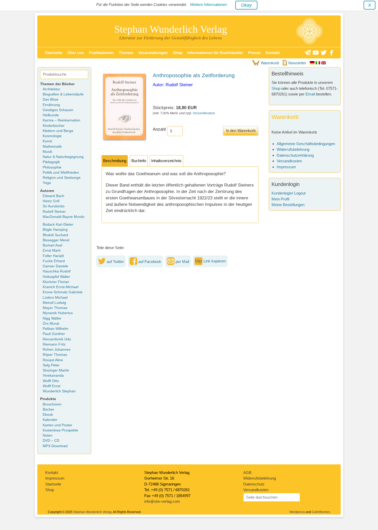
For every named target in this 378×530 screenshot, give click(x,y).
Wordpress (297, 512)
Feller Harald (53, 256)
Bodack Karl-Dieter (58, 224)
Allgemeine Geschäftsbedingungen (306, 144)
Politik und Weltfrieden (61, 172)
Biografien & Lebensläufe (63, 94)
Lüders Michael (55, 297)
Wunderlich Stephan (59, 391)
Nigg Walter (52, 318)
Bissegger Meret (56, 240)
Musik (47, 152)
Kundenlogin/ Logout (288, 193)
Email (310, 94)
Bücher (48, 409)
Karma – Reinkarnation (61, 120)
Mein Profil (280, 199)
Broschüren (52, 404)
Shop (177, 52)
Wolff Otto (51, 381)
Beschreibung (114, 161)
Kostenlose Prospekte (60, 430)
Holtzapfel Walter (56, 277)
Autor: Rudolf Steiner (173, 84)
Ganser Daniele (55, 266)
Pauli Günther (54, 334)
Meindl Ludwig (54, 303)
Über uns (75, 52)
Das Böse (50, 99)
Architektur (51, 89)
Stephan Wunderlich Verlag (170, 29)
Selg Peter (51, 365)
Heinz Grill (51, 201)
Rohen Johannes (56, 349)
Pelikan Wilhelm (55, 329)
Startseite (53, 52)
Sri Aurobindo (54, 206)
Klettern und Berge (58, 131)
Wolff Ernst (51, 386)
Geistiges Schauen (58, 110)
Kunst (47, 141)
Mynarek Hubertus (58, 313)
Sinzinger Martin (56, 370)
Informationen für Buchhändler (215, 52)
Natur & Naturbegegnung (63, 157)
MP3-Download (55, 446)
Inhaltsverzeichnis (166, 161)
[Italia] (318, 63)
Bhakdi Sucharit (55, 235)
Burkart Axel (52, 245)
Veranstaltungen (153, 52)
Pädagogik (51, 162)
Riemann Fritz (54, 344)
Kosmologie (52, 136)
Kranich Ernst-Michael (60, 287)
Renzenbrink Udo (57, 339)
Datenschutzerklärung (295, 155)
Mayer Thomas (55, 308)
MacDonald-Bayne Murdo (63, 217)
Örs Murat (51, 323)
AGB (247, 472)
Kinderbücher (54, 126)
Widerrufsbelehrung (293, 149)
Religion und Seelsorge (61, 178)
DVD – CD (51, 441)
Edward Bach (53, 196)
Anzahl (159, 129)
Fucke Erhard (54, 261)
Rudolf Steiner (54, 212)
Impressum (286, 167)
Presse (254, 52)
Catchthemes (321, 512)
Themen (126, 52)
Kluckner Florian (56, 282)
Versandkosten (203, 113)
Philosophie (52, 167)
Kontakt (273, 52)
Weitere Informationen (208, 4)
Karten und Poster (57, 425)
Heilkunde (51, 115)
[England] (323, 63)
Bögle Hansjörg (55, 230)
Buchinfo (138, 161)
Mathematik (52, 146)
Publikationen (101, 52)
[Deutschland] (313, 63)
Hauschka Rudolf (56, 271)
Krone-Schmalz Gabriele (63, 292)
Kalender (50, 420)
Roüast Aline (53, 360)
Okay (246, 5)
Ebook (48, 415)
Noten (47, 435)
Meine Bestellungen (288, 204)
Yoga (47, 183)
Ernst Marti (51, 250)
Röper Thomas (55, 355)
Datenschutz (254, 484)
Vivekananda (53, 375)
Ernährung (51, 105)
